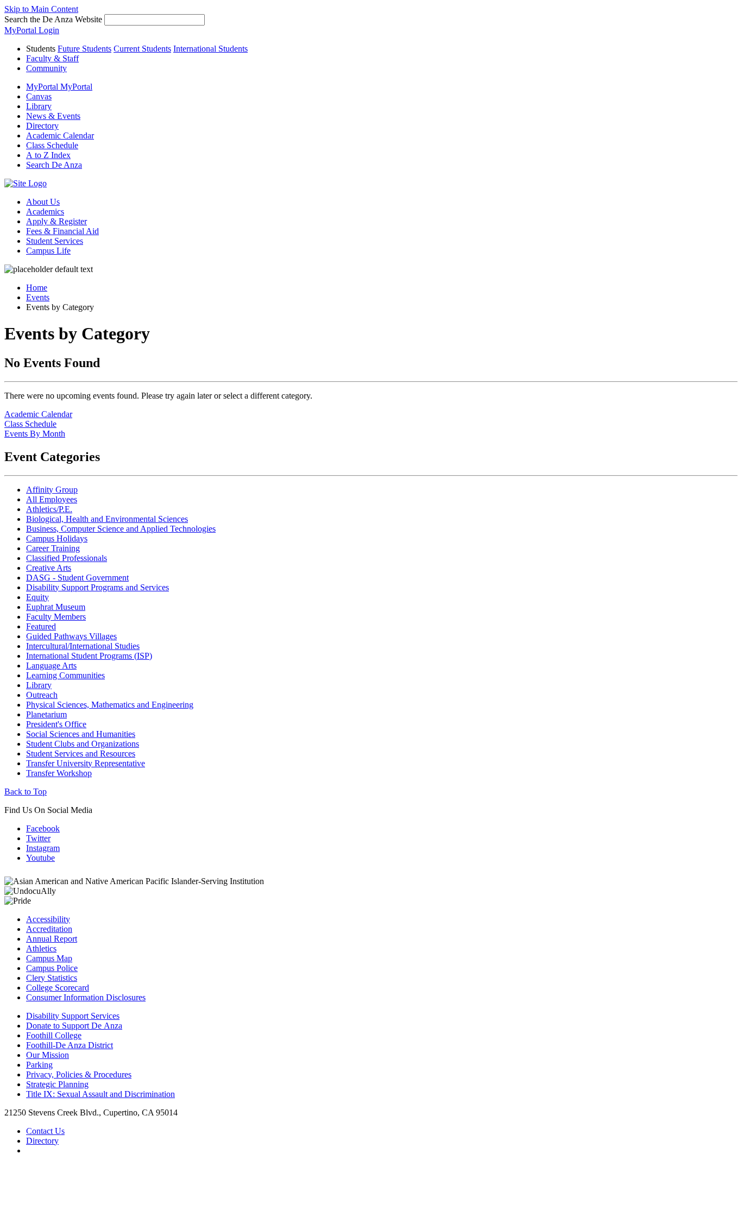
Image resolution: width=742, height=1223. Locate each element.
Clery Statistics (51, 977)
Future (84, 48)
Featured (41, 626)
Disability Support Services (73, 1015)
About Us (43, 201)
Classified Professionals (66, 558)
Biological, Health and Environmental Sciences (107, 519)
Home (36, 287)
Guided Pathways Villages (71, 636)
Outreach (42, 694)
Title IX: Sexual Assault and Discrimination (100, 1094)
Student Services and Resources (80, 753)
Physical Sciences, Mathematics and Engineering (109, 704)
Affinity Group (52, 489)
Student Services (54, 240)
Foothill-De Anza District (69, 1045)
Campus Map (49, 958)
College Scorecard (57, 987)
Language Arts (51, 665)
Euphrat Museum (55, 607)
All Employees (51, 499)
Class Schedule (30, 423)
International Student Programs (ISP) (89, 655)
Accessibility (48, 919)
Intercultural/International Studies (83, 646)
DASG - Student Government (77, 577)
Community (46, 68)
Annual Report (51, 938)
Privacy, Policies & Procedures (78, 1074)
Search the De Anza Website (53, 19)
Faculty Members (56, 616)
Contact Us (45, 1131)
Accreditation (49, 929)
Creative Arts (48, 567)
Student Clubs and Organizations (82, 743)
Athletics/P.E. (49, 509)
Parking (39, 1064)
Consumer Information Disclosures (86, 997)
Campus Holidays (56, 538)
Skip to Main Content (41, 9)
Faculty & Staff (52, 58)
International (210, 48)
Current (142, 48)
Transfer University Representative (85, 763)
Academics (45, 211)
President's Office (56, 724)
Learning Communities (65, 675)
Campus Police (52, 968)
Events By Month (34, 433)
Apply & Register (56, 221)
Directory (42, 1140)
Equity (37, 597)
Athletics (41, 948)
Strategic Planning (57, 1084)
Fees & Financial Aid (62, 231)
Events (37, 297)
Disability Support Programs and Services (97, 587)
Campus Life (48, 250)
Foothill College (53, 1035)
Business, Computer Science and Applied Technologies (121, 528)
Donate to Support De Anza (74, 1025)
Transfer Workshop (59, 773)
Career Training (53, 548)
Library (39, 685)
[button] (54, 164)
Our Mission (47, 1055)
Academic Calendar (38, 414)
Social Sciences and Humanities (80, 734)
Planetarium (46, 714)
